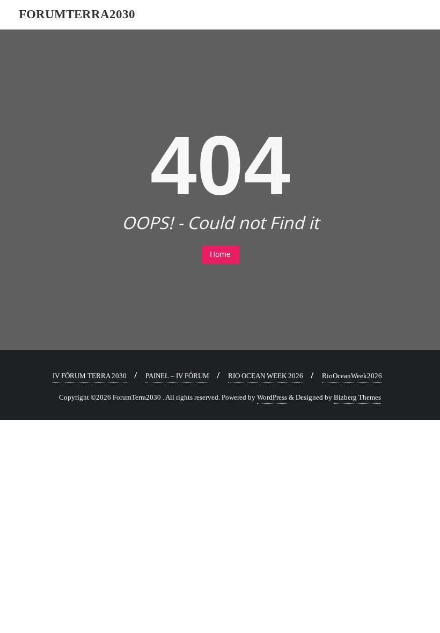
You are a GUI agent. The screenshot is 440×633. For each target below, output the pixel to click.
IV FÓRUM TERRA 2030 (90, 376)
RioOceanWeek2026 (352, 376)
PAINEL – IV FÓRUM (177, 376)
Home (220, 254)
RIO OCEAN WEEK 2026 (265, 376)
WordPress (272, 397)
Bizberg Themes (357, 397)
